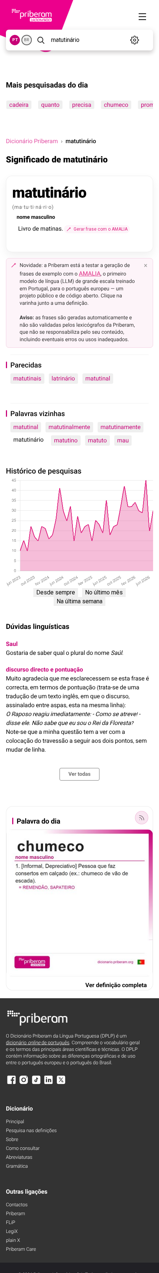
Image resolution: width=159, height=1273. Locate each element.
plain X (13, 1240)
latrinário (63, 378)
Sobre (12, 1139)
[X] (61, 1083)
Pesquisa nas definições (31, 1131)
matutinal (97, 378)
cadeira (18, 104)
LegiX (12, 1231)
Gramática (17, 1166)
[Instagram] (23, 1083)
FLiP (10, 1223)
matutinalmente (69, 427)
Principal (15, 1122)
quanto (50, 104)
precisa (81, 104)
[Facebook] (11, 1083)
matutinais (27, 378)
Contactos (17, 1205)
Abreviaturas (19, 1157)
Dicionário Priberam (32, 141)
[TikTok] (36, 1083)
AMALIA (90, 273)
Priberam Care (21, 1249)
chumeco (116, 104)
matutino (66, 440)
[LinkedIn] (48, 1083)
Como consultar (23, 1148)
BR (26, 39)
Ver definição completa (116, 985)
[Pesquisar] (40, 40)
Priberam (15, 1214)
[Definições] (135, 40)
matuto (97, 440)
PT (15, 39)
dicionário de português (38, 1043)
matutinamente (121, 427)
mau (123, 440)
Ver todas (79, 774)
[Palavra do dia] (141, 817)
